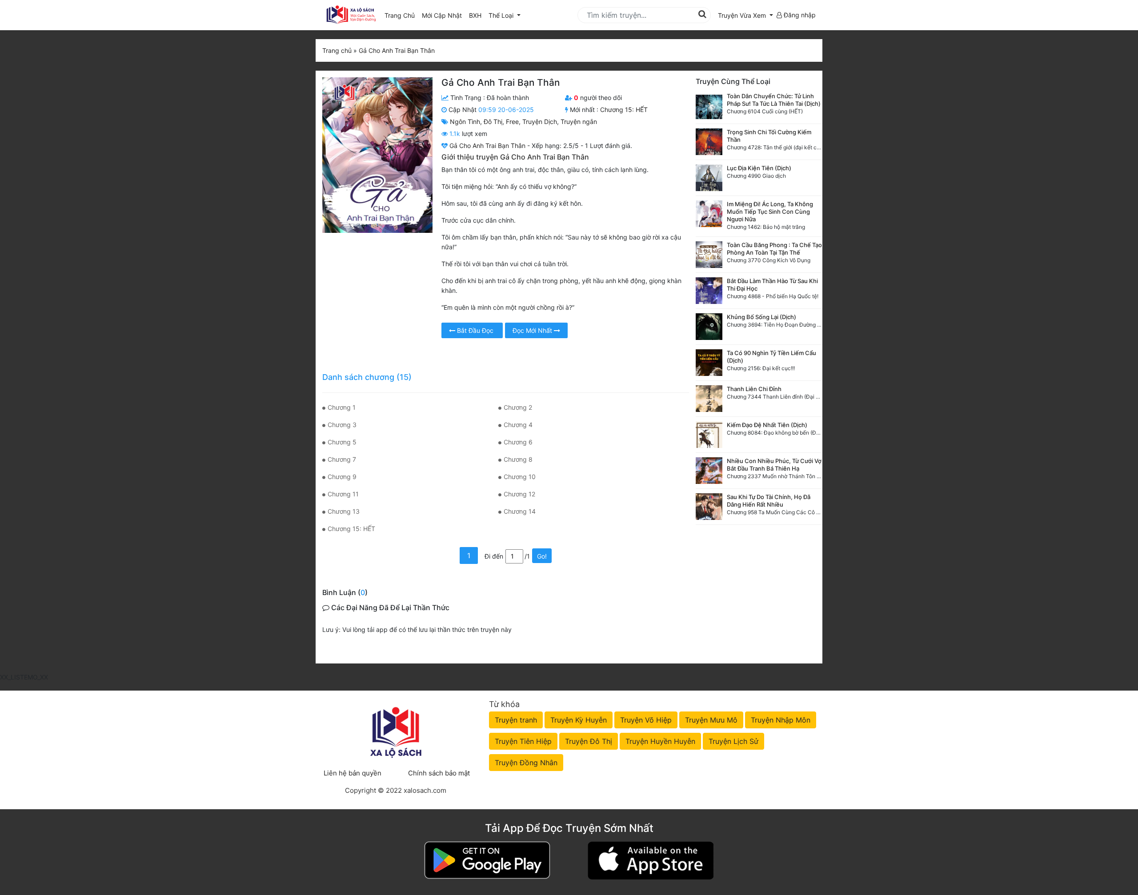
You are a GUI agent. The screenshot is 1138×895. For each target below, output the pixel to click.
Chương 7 (342, 459)
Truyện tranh (516, 719)
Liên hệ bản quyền (352, 773)
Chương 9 (342, 476)
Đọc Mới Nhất (533, 330)
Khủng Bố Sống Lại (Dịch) (761, 316)
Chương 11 (343, 494)
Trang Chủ (400, 15)
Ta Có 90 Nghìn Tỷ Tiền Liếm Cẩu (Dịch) (771, 356)
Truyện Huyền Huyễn (660, 741)
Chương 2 (518, 407)
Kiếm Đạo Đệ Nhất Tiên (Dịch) (767, 424)
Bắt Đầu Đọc (475, 330)
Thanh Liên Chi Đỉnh (754, 388)
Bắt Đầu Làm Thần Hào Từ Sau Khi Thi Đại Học (772, 284)
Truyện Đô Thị (588, 741)
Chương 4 (518, 424)
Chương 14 (520, 511)
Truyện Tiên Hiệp (523, 741)
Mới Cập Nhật (443, 15)
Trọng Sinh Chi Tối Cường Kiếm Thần (769, 135)
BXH (475, 15)
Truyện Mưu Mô (711, 719)
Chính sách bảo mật (439, 773)
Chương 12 (519, 494)
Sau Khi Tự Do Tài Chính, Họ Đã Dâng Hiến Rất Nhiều (768, 500)
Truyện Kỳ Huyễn (578, 719)
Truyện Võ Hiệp (646, 719)
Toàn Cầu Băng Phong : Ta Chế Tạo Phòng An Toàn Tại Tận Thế (774, 248)
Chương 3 (342, 424)
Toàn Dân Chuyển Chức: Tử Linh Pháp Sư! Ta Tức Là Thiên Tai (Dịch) (774, 99)
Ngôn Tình (465, 121)
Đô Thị (493, 121)
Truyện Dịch (539, 121)
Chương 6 (518, 442)
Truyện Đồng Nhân (526, 762)
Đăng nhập (799, 15)
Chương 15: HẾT (624, 109)
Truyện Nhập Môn (780, 719)
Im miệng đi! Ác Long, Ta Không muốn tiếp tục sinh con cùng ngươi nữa (770, 211)
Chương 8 (518, 459)
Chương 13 (344, 511)
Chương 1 (342, 407)
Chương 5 (342, 442)
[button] (745, 15)
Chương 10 (520, 476)
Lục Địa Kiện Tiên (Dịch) (759, 168)
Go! (542, 556)
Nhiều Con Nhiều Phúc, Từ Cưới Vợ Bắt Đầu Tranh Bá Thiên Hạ (774, 464)
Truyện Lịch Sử (733, 741)
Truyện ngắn (579, 121)
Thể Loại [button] (502, 15)
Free (512, 121)
